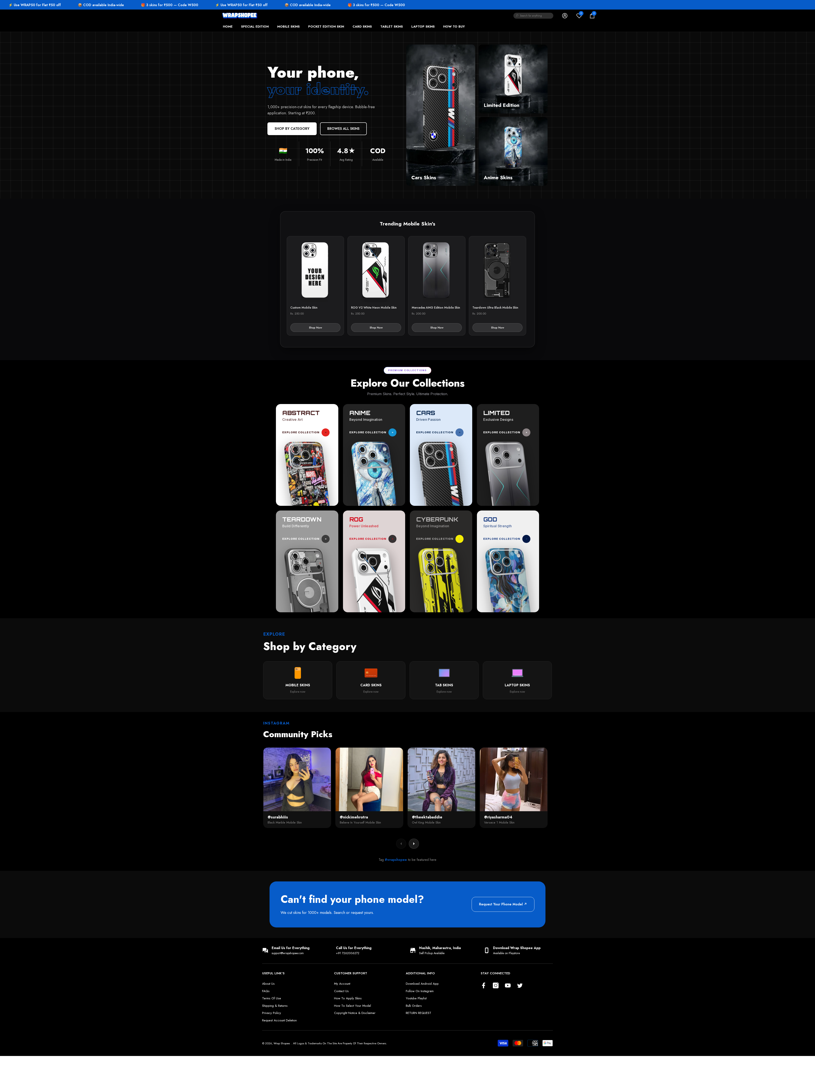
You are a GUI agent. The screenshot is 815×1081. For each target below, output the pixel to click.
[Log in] (565, 16)
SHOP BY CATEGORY (292, 128)
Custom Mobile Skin (304, 308)
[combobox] (536, 16)
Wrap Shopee (281, 1043)
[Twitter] (520, 985)
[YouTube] (508, 985)
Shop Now (315, 328)
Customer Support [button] (350, 973)
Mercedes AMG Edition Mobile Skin (436, 308)
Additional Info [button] (420, 973)
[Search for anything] (533, 16)
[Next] (414, 844)
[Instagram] (496, 985)
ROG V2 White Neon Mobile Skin (374, 308)
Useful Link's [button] (273, 973)
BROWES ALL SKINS (343, 128)
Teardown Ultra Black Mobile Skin (495, 308)
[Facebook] (484, 985)
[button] (592, 16)
